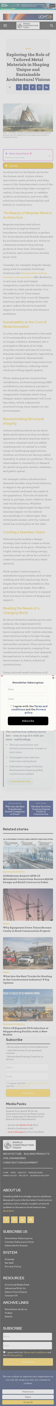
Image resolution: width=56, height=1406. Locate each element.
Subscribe (28, 721)
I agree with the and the (29, 709)
